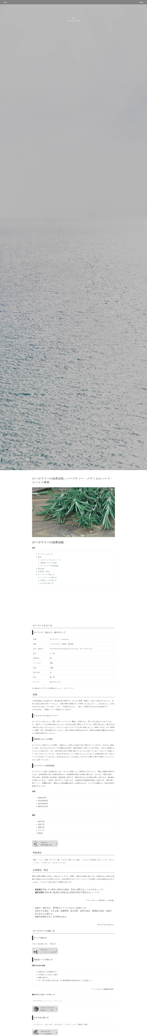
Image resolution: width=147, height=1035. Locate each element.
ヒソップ (48, 1001)
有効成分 (41, 569)
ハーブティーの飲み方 (48, 577)
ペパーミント (58, 1001)
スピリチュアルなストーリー (51, 560)
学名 (34, 649)
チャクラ (36, 682)
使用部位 (36, 658)
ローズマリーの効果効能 (49, 566)
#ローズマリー (69, 688)
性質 (34, 677)
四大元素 (36, 672)
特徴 (39, 557)
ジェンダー (37, 663)
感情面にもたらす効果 (48, 563)
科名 (34, 653)
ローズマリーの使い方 (46, 574)
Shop (5, 2)
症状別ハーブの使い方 (48, 580)
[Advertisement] (73, 605)
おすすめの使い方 (46, 583)
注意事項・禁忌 (43, 572)
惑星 (34, 668)
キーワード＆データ (45, 554)
